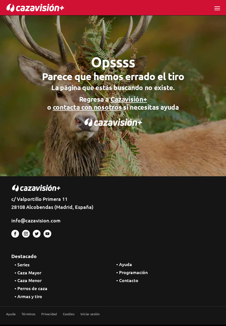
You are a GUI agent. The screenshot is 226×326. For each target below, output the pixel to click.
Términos (28, 314)
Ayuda (10, 314)
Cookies (68, 314)
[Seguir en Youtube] (47, 234)
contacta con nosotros (87, 107)
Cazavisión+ (129, 99)
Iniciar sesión (90, 314)
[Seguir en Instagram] (26, 234)
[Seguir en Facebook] (15, 234)
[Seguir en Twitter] (37, 234)
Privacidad (49, 314)
